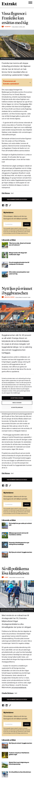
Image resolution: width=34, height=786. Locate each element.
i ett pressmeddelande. (19, 687)
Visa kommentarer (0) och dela (17, 479)
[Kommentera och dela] (3, 297)
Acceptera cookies (17, 398)
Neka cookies (17, 402)
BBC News (5, 178)
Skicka (26, 224)
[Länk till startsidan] (9, 4)
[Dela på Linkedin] (6, 205)
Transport (8, 26)
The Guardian (23, 104)
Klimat (6, 577)
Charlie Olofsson (8, 693)
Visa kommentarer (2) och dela (17, 199)
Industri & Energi (9, 297)
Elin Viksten (6, 193)
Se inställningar (17, 407)
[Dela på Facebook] (3, 205)
